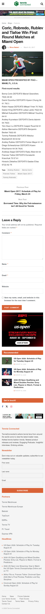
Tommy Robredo (9, 177)
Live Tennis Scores (9, 598)
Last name (5, 471)
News (12, 596)
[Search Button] (42, 3)
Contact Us (6, 603)
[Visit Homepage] (22, 3)
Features (17, 23)
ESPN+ (5, 520)
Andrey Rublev (14, 170)
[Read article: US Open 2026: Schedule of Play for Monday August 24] (7, 371)
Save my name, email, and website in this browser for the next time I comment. (21, 298)
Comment (7, 233)
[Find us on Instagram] (11, 406)
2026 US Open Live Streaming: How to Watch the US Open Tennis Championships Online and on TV (23, 568)
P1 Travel (5, 529)
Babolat (5, 511)
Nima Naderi (14, 47)
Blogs (10, 23)
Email (5, 275)
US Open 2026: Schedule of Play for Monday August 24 (27, 370)
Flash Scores (24, 598)
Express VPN (7, 533)
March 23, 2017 (29, 47)
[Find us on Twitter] (7, 406)
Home (4, 23)
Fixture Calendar (24, 596)
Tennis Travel (7, 601)
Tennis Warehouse (9, 502)
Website (5, 286)
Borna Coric (27, 170)
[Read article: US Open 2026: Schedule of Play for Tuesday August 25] (7, 360)
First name (5, 463)
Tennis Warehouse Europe (12, 506)
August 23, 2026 (20, 375)
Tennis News (19, 601)
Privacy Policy (33, 601)
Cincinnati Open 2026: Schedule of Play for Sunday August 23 (21, 584)
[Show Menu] (3, 3)
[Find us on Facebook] (2, 406)
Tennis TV (6, 524)
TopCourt (5, 515)
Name (5, 264)
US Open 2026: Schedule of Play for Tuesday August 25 (27, 359)
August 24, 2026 (20, 364)
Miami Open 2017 (25, 174)
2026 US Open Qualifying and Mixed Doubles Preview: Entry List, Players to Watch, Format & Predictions (27, 383)
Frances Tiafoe (9, 174)
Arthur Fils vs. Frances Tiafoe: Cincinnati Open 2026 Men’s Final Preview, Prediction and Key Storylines (22, 576)
